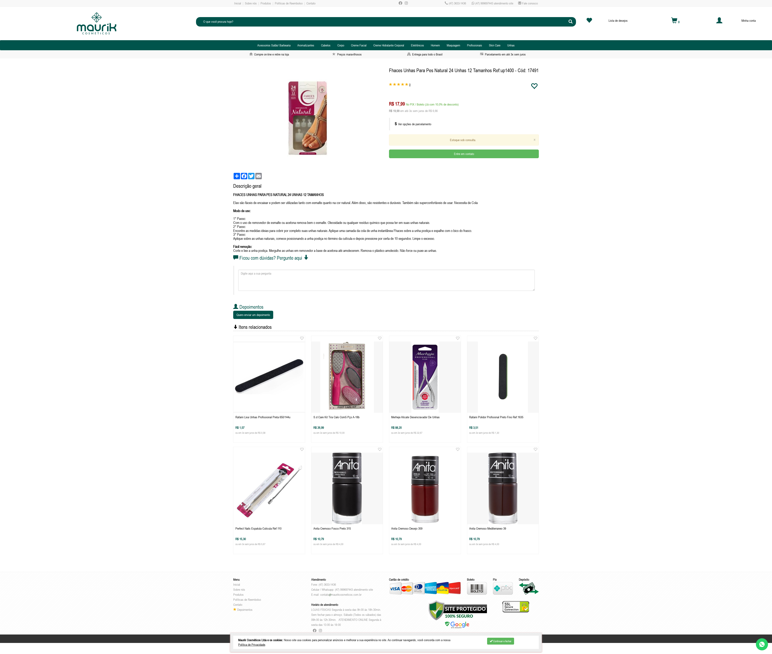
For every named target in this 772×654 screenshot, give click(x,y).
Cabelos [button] (326, 45)
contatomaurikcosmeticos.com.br (340, 594)
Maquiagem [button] (453, 45)
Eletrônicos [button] (417, 45)
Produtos (266, 3)
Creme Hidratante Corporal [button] (388, 45)
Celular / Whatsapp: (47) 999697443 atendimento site (342, 589)
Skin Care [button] (494, 45)
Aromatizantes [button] (305, 45)
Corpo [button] (340, 45)
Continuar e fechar (502, 641)
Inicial (237, 3)
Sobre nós (251, 3)
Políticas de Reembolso (289, 3)
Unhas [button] (511, 45)
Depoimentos (244, 609)
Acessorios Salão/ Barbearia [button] (274, 45)
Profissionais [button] (474, 45)
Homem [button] (435, 45)
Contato (310, 3)
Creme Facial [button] (358, 45)
